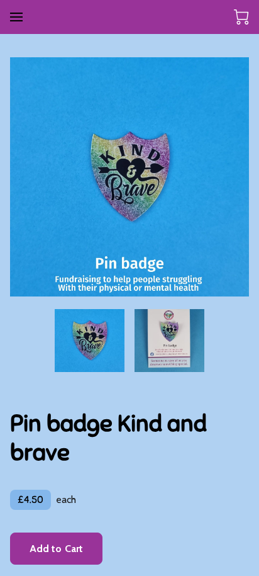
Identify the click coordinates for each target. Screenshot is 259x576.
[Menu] (16, 17)
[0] (241, 17)
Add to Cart (56, 549)
